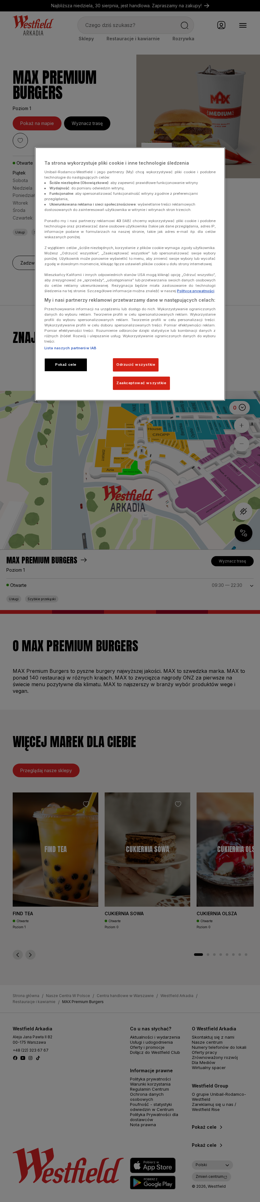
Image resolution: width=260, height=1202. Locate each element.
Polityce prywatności (195, 291)
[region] (130, 274)
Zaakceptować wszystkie (141, 383)
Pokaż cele (65, 365)
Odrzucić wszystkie (135, 365)
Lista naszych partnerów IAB (70, 348)
